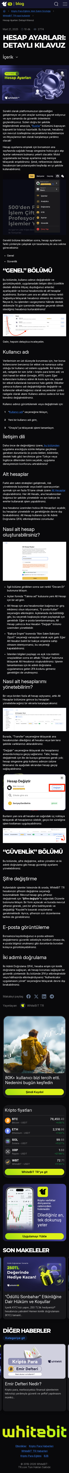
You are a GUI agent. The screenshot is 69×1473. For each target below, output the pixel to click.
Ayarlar (36, 125)
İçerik (8, 57)
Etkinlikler (21, 1446)
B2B (46, 1455)
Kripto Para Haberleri (41, 1446)
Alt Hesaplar (58, 490)
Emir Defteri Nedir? (23, 1383)
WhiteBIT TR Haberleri (34, 1451)
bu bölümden (51, 445)
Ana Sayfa (4, 11)
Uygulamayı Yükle (34, 1236)
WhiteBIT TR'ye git (34, 1172)
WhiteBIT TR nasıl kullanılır (16, 15)
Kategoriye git (15, 1338)
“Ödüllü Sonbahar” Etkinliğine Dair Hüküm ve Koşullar (33, 1299)
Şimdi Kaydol (34, 1092)
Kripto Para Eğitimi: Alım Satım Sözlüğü (31, 11)
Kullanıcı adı (16, 411)
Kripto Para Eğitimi (31, 1455)
